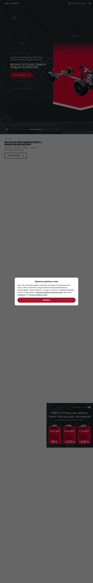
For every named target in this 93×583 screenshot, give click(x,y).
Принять (46, 300)
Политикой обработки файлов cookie (49, 292)
